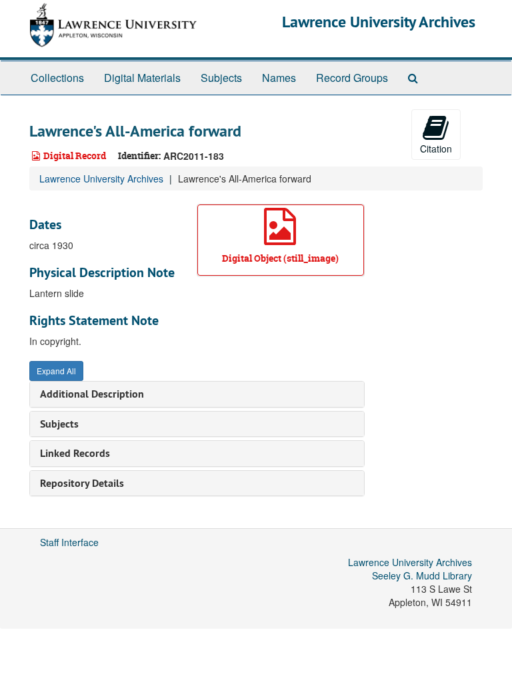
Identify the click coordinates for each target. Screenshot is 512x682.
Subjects (221, 77)
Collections (57, 77)
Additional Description (92, 394)
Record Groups (352, 77)
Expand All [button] (56, 370)
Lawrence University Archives (378, 21)
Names (279, 77)
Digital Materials (142, 77)
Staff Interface (69, 542)
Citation (436, 148)
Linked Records (75, 453)
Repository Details (82, 483)
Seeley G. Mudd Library (422, 575)
